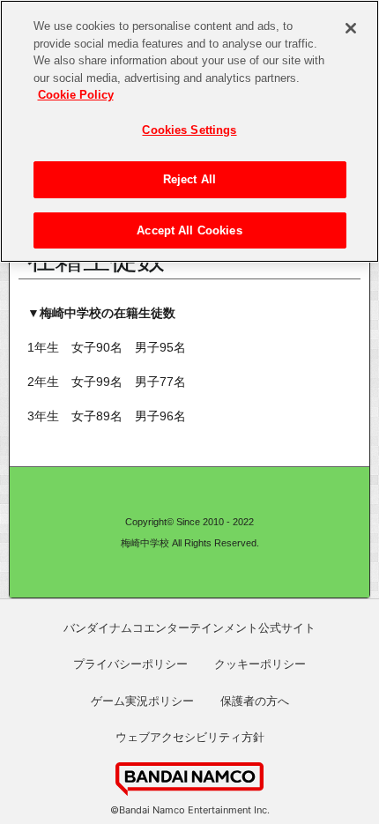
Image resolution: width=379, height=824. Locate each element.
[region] (189, 131)
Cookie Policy (76, 94)
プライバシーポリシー (130, 664)
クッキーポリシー (260, 664)
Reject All (189, 179)
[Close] (350, 28)
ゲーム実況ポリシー (142, 701)
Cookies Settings (189, 130)
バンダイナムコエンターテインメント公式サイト (189, 627)
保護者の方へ (254, 701)
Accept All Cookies (189, 230)
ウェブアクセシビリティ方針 (189, 737)
